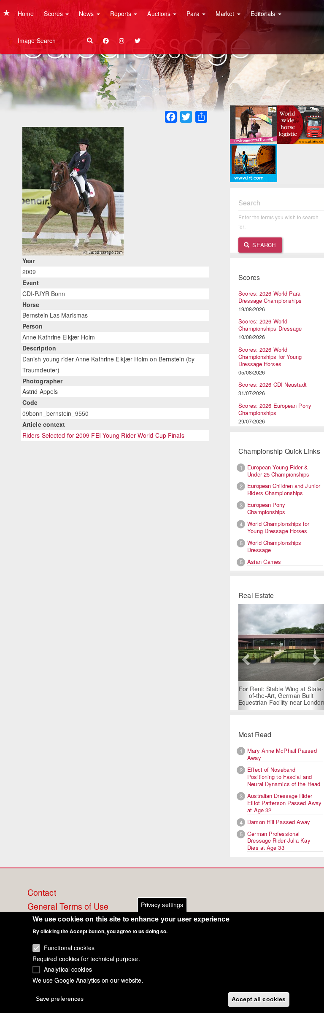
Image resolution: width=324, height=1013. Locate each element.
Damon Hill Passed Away (278, 822)
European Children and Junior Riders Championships (283, 489)
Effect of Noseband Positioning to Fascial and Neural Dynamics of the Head (283, 776)
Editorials (264, 13)
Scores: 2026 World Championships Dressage (270, 324)
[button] (244, 657)
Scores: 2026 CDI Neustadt (272, 384)
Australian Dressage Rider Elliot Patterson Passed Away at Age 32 (284, 803)
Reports (121, 13)
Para (193, 13)
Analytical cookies (68, 969)
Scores (54, 13)
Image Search (37, 40)
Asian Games (264, 562)
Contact (41, 892)
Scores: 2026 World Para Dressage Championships (270, 296)
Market (226, 13)
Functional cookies (69, 947)
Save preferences (60, 998)
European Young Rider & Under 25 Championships (278, 470)
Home (26, 13)
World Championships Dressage (274, 546)
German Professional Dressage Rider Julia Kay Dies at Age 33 (278, 841)
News (87, 13)
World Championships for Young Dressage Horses (278, 527)
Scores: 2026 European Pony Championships (274, 409)
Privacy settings (162, 904)
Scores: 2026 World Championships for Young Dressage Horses (270, 356)
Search (263, 245)
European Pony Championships (266, 508)
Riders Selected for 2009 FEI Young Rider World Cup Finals (103, 435)
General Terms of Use (67, 906)
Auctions (159, 13)
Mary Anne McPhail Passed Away (281, 754)
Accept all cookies (259, 999)
